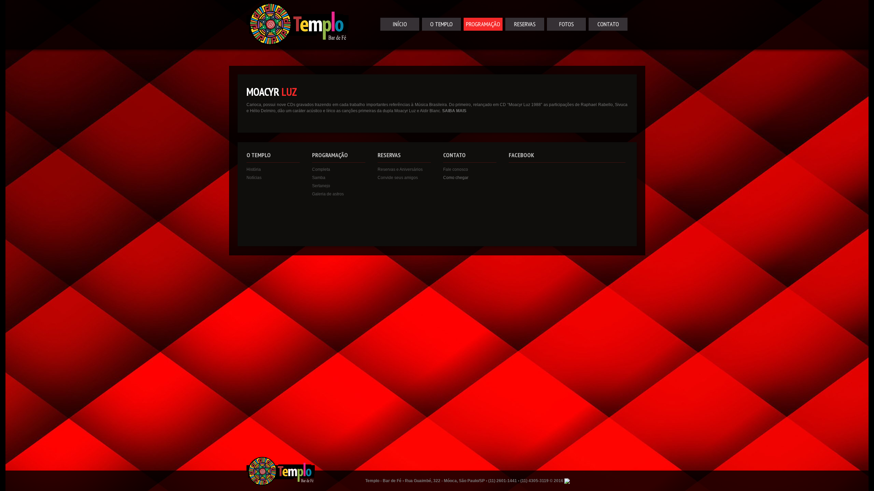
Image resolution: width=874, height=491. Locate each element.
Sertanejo (321, 185)
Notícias (254, 177)
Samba (318, 177)
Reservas (525, 24)
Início (400, 24)
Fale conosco (455, 169)
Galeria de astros (328, 194)
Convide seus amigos (398, 177)
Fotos (566, 24)
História (253, 169)
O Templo (441, 24)
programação (483, 24)
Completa (321, 169)
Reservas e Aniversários (400, 169)
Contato (608, 24)
